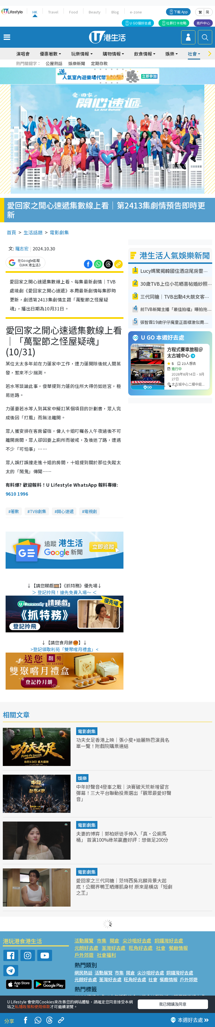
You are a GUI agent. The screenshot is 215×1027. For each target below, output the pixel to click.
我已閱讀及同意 (172, 1004)
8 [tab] (100, 76)
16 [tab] (117, 83)
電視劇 (90, 511)
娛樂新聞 (76, 63)
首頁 (11, 232)
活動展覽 (84, 940)
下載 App (181, 11)
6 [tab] (123, 69)
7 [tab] (95, 76)
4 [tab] (111, 69)
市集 (101, 940)
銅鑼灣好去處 (169, 940)
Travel (53, 12)
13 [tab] (100, 83)
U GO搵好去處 (140, 22)
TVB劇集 (38, 511)
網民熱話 (83, 972)
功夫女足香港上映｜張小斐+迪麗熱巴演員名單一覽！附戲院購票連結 (122, 742)
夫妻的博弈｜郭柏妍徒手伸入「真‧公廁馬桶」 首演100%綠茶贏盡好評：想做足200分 (122, 836)
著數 (15, 511)
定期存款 (99, 63)
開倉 (114, 940)
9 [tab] (106, 76)
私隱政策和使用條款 (32, 1006)
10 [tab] (111, 76)
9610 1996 (17, 493)
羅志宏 (22, 248)
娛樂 (82, 778)
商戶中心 (203, 22)
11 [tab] (117, 76)
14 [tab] (106, 83)
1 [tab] (95, 69)
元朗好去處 (86, 947)
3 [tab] (106, 69)
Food (73, 12)
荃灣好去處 (113, 947)
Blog (115, 12)
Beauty (95, 12)
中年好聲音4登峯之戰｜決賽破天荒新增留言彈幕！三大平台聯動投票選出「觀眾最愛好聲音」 (123, 792)
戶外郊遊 (84, 954)
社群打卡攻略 (176, 22)
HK (34, 12)
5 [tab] (117, 69)
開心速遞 (65, 511)
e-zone (136, 12)
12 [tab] (123, 76)
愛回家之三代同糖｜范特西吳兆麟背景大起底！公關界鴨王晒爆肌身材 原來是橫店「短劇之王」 (124, 886)
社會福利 (106, 954)
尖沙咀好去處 (137, 940)
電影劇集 (59, 232)
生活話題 (33, 232)
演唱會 (23, 53)
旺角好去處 (141, 947)
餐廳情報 (178, 947)
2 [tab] (100, 69)
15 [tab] (111, 83)
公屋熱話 (54, 63)
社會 (160, 947)
